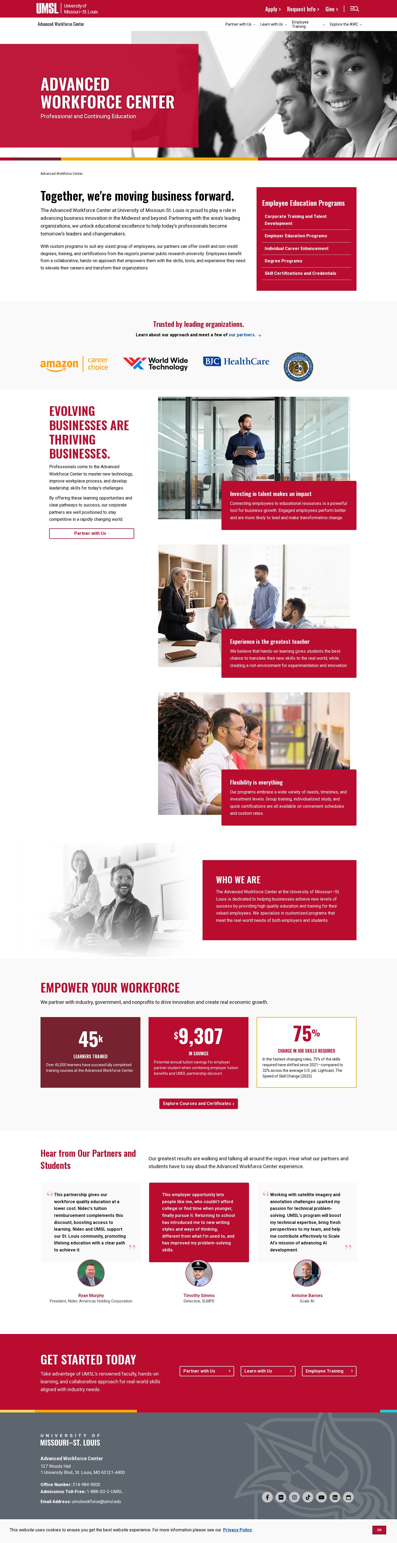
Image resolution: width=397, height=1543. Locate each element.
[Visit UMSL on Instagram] (294, 1497)
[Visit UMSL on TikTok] (307, 1497)
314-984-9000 (86, 1484)
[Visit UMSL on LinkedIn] (334, 1497)
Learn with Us (258, 1371)
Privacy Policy (237, 1529)
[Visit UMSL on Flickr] (280, 1497)
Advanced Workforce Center (61, 24)
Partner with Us (90, 533)
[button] (354, 9)
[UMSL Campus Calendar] (348, 1497)
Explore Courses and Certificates (197, 1103)
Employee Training (325, 1371)
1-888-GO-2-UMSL (105, 1491)
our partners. (242, 334)
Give (330, 9)
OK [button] (379, 1530)
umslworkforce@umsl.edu (96, 1501)
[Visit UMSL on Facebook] (267, 1497)
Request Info (301, 9)
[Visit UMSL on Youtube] (321, 1497)
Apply (271, 9)
